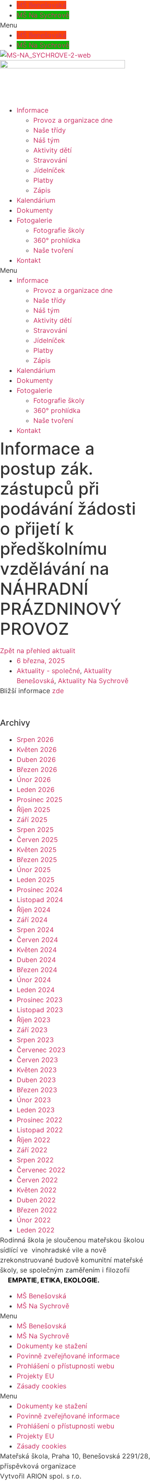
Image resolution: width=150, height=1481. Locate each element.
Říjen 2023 (33, 1020)
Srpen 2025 (35, 829)
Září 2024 (32, 919)
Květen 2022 (37, 1190)
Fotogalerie (34, 220)
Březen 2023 (37, 1090)
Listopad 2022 (40, 1130)
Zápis (41, 190)
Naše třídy (49, 130)
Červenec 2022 (41, 1170)
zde (59, 690)
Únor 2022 (34, 1220)
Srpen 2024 (35, 929)
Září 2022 (32, 1150)
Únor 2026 (34, 779)
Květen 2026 (37, 749)
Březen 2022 (37, 1210)
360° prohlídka (56, 240)
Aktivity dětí (52, 150)
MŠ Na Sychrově (43, 15)
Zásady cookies (41, 1386)
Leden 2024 (36, 990)
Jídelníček (49, 170)
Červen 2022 (37, 1180)
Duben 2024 (36, 959)
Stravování (50, 160)
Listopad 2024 (40, 899)
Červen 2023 (37, 1060)
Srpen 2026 (35, 739)
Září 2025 (32, 819)
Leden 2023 (36, 1110)
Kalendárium (36, 200)
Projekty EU (35, 1376)
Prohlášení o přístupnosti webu (65, 1366)
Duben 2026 (36, 759)
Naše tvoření (53, 250)
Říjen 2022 (33, 1140)
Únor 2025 (34, 869)
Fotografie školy (59, 230)
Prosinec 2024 (39, 889)
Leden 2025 (36, 879)
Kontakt (29, 260)
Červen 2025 (37, 839)
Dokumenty (35, 210)
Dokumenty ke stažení (52, 1346)
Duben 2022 (36, 1200)
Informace (32, 110)
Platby (43, 180)
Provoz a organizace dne (72, 120)
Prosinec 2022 (39, 1120)
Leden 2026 (36, 789)
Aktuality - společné (48, 670)
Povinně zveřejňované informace (68, 1356)
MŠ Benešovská (41, 5)
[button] (75, 25)
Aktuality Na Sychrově (93, 680)
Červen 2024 (37, 939)
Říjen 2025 (33, 809)
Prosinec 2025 (39, 799)
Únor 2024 (34, 980)
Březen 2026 (37, 769)
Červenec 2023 (41, 1050)
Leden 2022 (36, 1230)
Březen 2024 (37, 970)
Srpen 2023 (35, 1040)
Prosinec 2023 (39, 1000)
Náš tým (46, 140)
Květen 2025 (37, 849)
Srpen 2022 (35, 1160)
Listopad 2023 (40, 1010)
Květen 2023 (37, 1070)
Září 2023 (32, 1030)
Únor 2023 (34, 1100)
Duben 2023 (36, 1080)
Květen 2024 (37, 949)
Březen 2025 (37, 859)
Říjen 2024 (33, 909)
